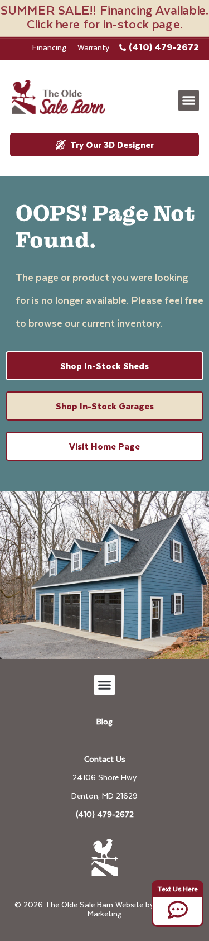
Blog (104, 721)
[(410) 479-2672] (122, 47)
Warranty (93, 47)
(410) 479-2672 (164, 47)
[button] (189, 100)
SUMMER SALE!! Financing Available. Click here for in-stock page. (104, 17)
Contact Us (104, 758)
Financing (49, 47)
